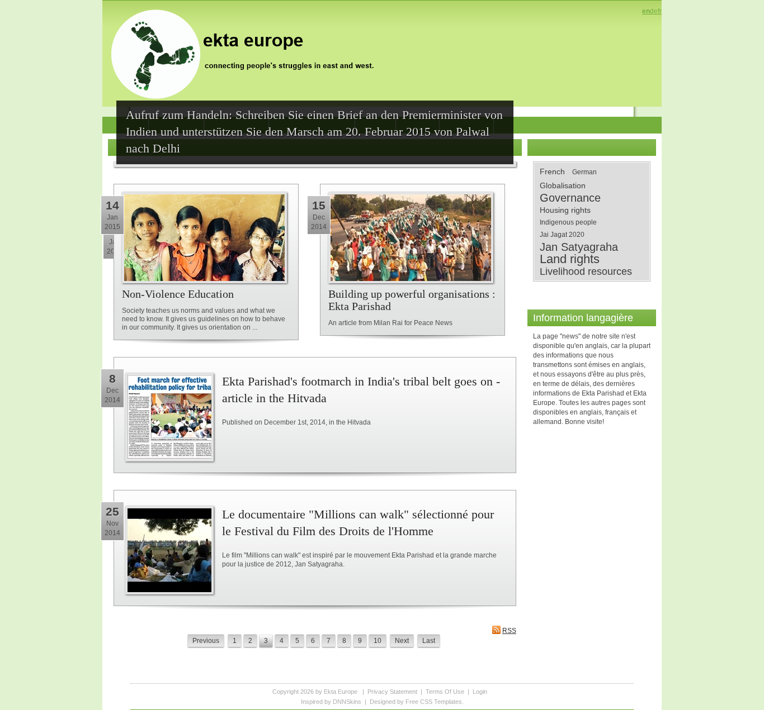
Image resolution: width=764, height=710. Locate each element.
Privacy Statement (392, 691)
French (552, 171)
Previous (205, 641)
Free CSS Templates (433, 701)
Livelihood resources (586, 271)
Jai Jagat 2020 (562, 234)
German (584, 172)
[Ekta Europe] (248, 53)
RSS (509, 631)
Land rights (570, 259)
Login (480, 691)
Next (402, 641)
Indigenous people (568, 222)
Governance (570, 197)
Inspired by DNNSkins (331, 701)
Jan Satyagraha (579, 247)
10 (377, 641)
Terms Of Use (445, 691)
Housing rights (565, 210)
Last (428, 641)
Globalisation (563, 185)
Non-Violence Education (178, 294)
